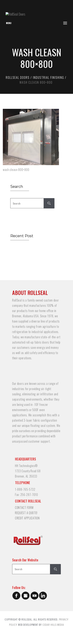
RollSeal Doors (18, 77)
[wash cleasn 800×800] (31, 137)
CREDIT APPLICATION (27, 518)
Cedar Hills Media (53, 624)
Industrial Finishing (48, 77)
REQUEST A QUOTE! (26, 513)
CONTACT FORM (24, 507)
